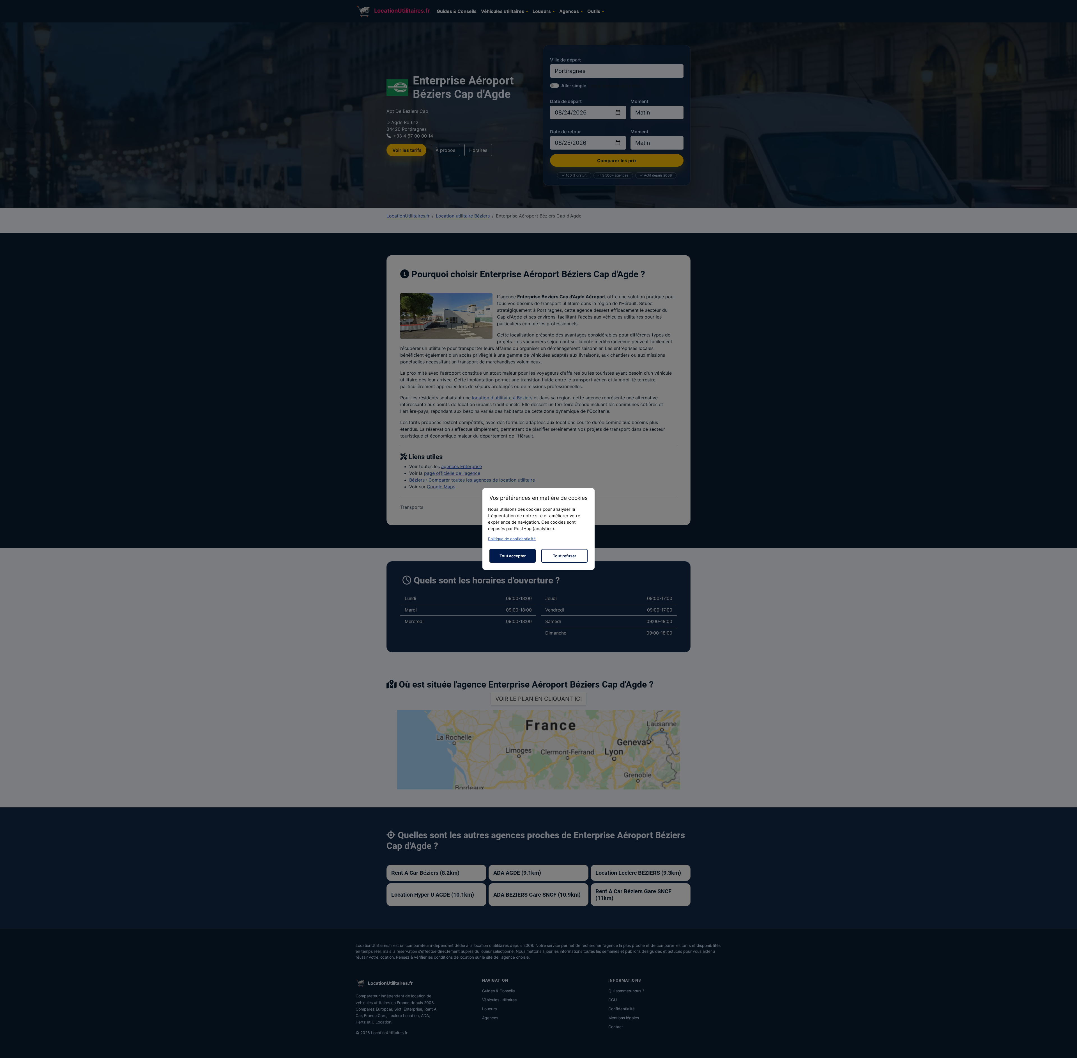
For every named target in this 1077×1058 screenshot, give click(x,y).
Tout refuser (564, 555)
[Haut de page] (1067, 1048)
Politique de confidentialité (512, 539)
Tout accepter (513, 555)
